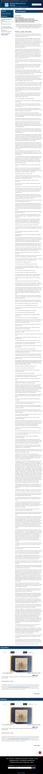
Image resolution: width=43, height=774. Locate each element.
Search (12, 652)
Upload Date (30, 652)
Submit (33, 767)
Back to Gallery (37, 693)
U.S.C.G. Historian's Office (5, 34)
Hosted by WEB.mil (21, 772)
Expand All (21, 17)
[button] (24, 1)
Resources (4, 16)
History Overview (5, 13)
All (36, 704)
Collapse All (16, 17)
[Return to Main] (40, 753)
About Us (3, 11)
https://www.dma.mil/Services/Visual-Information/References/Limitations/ (18, 738)
